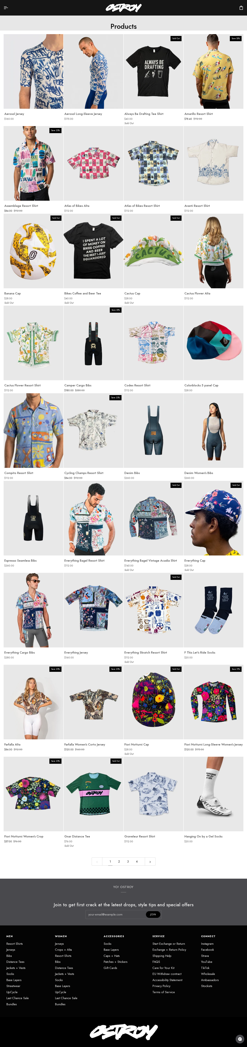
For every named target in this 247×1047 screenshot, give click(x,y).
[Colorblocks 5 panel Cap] (213, 343)
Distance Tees (15, 962)
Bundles (11, 1004)
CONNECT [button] (208, 936)
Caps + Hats (112, 956)
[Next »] (150, 861)
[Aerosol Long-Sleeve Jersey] (93, 71)
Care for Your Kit (163, 968)
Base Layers (14, 980)
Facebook (207, 949)
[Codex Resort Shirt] (153, 343)
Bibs (9, 956)
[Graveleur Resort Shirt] (153, 794)
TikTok (205, 968)
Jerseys (10, 949)
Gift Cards (110, 968)
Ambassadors (210, 980)
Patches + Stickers (115, 962)
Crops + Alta (63, 949)
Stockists (206, 986)
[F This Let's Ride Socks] (213, 610)
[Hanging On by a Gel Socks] (213, 794)
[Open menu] (9, 8)
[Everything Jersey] (93, 610)
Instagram (207, 944)
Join (153, 914)
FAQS (156, 962)
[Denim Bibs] (153, 430)
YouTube (206, 962)
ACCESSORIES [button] (114, 936)
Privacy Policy (161, 986)
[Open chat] (240, 1039)
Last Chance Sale (17, 998)
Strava (205, 956)
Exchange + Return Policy (169, 949)
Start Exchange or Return (168, 944)
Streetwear (13, 986)
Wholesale (208, 974)
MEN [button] (9, 936)
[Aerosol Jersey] (33, 71)
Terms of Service (163, 992)
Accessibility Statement (167, 980)
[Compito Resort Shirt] (33, 430)
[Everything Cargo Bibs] (33, 610)
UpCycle (12, 992)
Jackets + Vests (15, 968)
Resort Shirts (14, 944)
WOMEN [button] (61, 936)
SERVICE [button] (158, 936)
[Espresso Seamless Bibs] (33, 518)
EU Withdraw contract (166, 974)
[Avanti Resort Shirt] (213, 163)
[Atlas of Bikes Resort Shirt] (153, 163)
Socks (10, 974)
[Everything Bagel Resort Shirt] (93, 518)
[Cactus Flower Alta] (213, 251)
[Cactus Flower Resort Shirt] (33, 343)
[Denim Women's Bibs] (213, 430)
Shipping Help (161, 956)
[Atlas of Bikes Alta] (93, 163)
